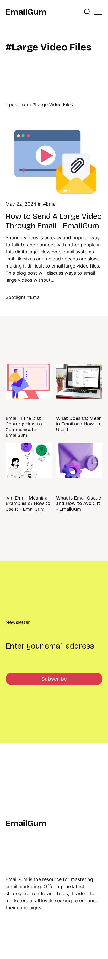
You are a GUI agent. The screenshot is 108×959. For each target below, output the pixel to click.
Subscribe (54, 679)
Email (52, 204)
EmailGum (26, 12)
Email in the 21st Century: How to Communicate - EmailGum (24, 427)
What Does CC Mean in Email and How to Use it (79, 424)
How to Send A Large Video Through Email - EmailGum (54, 221)
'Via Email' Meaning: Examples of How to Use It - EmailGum (28, 503)
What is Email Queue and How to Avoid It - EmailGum (78, 503)
